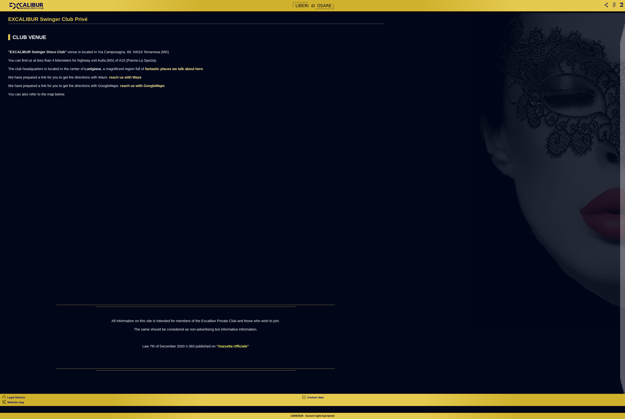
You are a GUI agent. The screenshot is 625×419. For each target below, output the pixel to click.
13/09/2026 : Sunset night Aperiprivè (312, 415)
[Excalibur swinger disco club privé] (27, 10)
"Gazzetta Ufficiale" (232, 346)
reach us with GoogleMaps (142, 86)
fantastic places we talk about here (174, 69)
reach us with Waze (125, 77)
